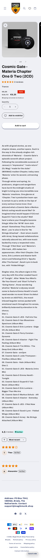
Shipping (5, 97)
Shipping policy (29, 543)
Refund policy (18, 540)
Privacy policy (31, 540)
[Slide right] (25, 61)
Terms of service (15, 543)
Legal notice (13, 547)
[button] (5, 8)
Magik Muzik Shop (19, 537)
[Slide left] (15, 61)
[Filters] (4, 440)
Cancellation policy (27, 547)
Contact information (22, 551)
